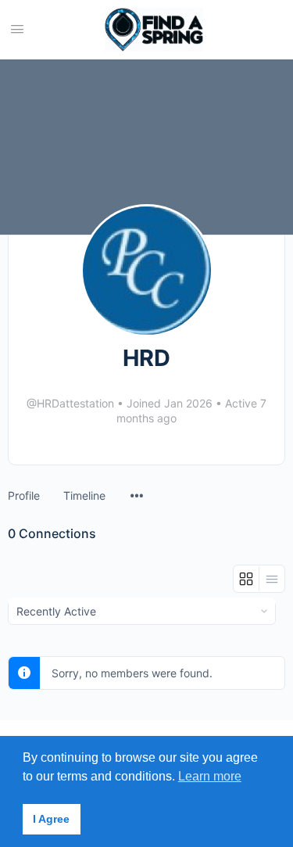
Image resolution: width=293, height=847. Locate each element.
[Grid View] (246, 578)
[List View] (271, 578)
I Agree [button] (51, 819)
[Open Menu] (17, 28)
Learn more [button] (209, 776)
